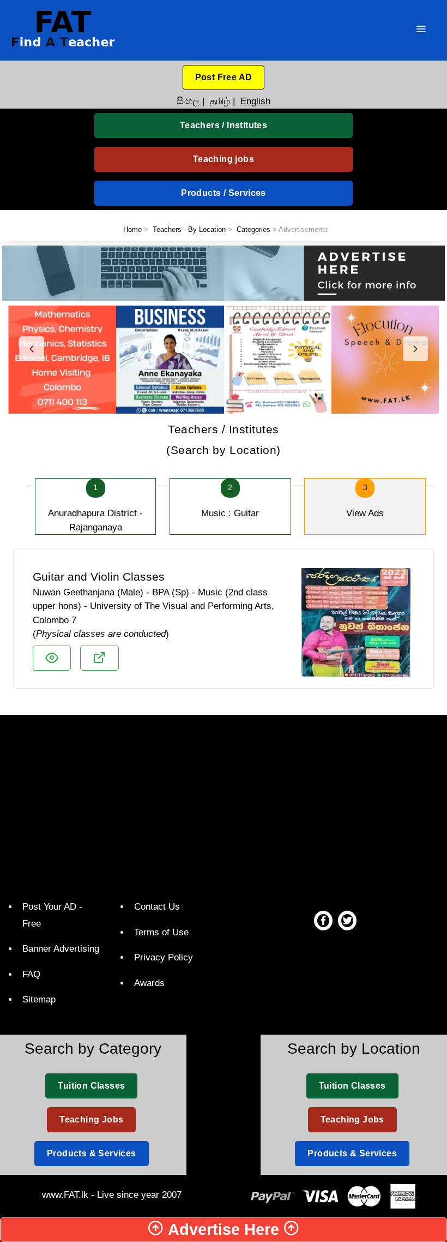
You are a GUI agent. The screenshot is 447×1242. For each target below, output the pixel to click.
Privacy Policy (163, 957)
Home (132, 229)
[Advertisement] (227, 805)
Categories (253, 229)
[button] (224, 77)
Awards (149, 983)
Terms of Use (161, 932)
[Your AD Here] (223, 272)
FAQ (31, 974)
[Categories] (421, 30)
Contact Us (157, 906)
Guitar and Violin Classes (99, 576)
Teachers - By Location (189, 229)
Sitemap (39, 999)
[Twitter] (347, 920)
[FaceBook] (323, 920)
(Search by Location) (223, 439)
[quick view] (52, 658)
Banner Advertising (60, 949)
